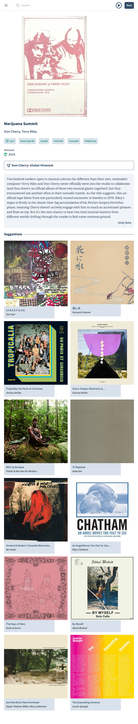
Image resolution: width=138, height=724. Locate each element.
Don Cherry (12, 131)
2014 (11, 154)
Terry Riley (29, 131)
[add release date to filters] (5, 154)
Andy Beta (124, 223)
